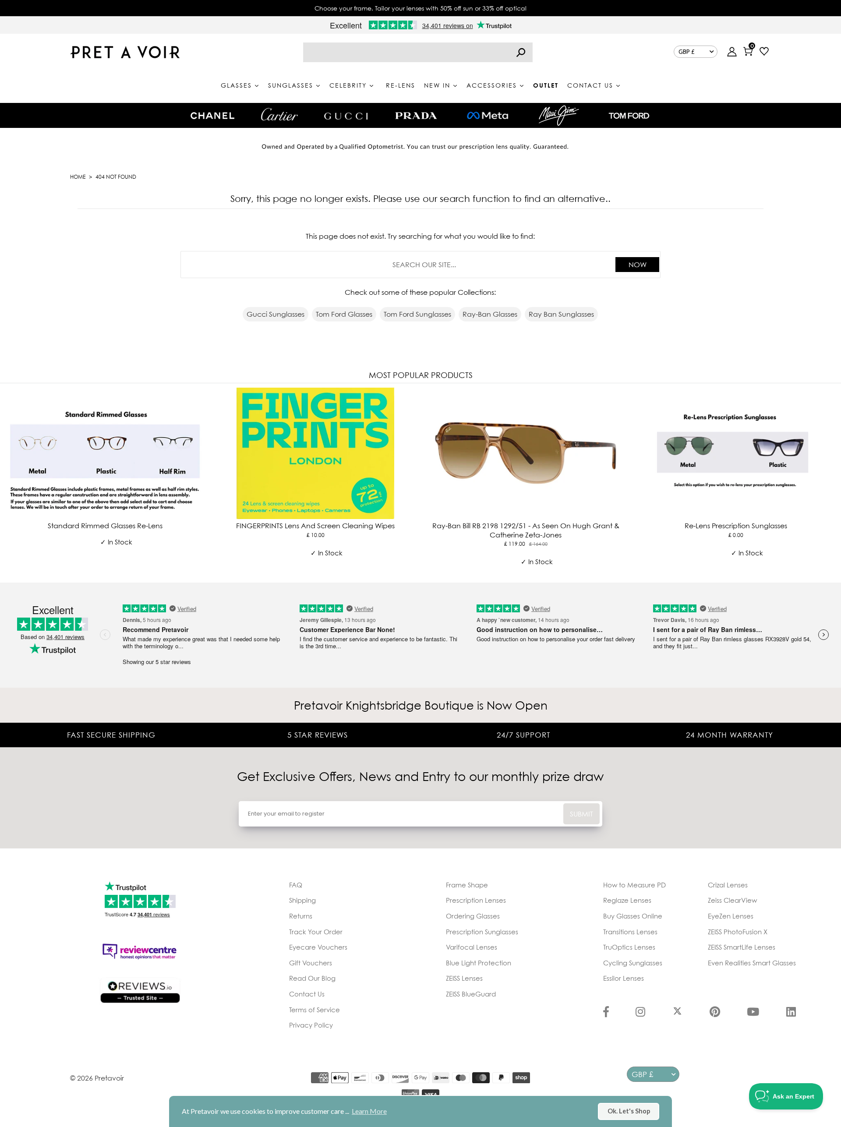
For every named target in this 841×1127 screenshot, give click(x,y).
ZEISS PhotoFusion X (737, 932)
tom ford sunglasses (417, 314)
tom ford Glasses (344, 314)
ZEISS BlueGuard (471, 994)
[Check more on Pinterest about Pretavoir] (715, 1012)
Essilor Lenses (623, 978)
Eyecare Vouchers (318, 947)
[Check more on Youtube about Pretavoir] (753, 1012)
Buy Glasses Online (632, 916)
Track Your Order (316, 932)
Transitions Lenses (630, 932)
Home (77, 176)
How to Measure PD (634, 885)
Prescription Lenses (476, 900)
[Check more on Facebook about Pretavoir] (606, 1012)
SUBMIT (581, 813)
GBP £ (686, 52)
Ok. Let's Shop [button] (629, 1111)
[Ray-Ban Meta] (487, 116)
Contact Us (307, 994)
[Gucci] (346, 115)
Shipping (302, 900)
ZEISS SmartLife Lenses (741, 947)
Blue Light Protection (478, 963)
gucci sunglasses (275, 314)
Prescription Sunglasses (482, 932)
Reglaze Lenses (627, 900)
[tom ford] (629, 115)
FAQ (295, 885)
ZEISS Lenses (464, 978)
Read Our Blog (312, 978)
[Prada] (416, 116)
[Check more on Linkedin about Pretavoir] (791, 1012)
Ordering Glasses (473, 916)
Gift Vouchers (310, 963)
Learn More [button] (369, 1111)
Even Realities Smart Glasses (752, 963)
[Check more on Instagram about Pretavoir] (640, 1012)
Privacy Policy (311, 1025)
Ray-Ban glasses (490, 314)
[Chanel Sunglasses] (212, 115)
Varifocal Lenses (471, 947)
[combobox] (418, 52)
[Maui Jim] (559, 115)
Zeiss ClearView (732, 900)
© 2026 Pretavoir (97, 1078)
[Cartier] (279, 114)
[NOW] (521, 52)
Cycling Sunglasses (632, 963)
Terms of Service (314, 1010)
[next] (832, 481)
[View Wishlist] (764, 52)
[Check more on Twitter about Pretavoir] (677, 1013)
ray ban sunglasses (561, 314)
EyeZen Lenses (730, 916)
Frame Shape (467, 885)
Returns (300, 916)
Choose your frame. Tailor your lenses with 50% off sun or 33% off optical (420, 8)
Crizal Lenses (728, 885)
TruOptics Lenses (629, 947)
